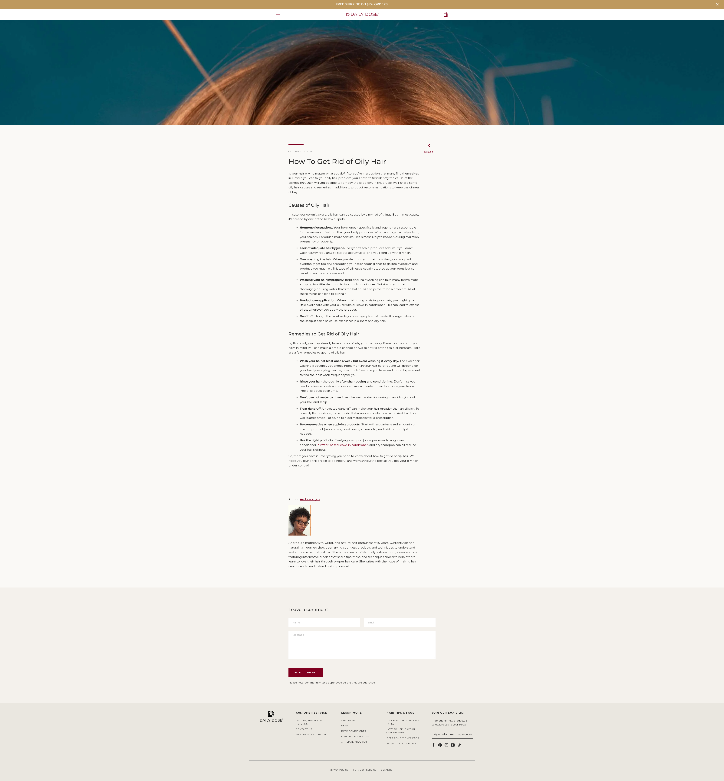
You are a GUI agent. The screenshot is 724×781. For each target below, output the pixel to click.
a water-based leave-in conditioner (343, 445)
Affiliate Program (354, 742)
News (345, 725)
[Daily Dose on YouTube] (453, 745)
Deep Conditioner (353, 731)
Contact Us (304, 729)
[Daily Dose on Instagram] (446, 745)
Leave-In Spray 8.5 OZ (355, 736)
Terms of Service (365, 770)
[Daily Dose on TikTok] (459, 745)
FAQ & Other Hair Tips (401, 743)
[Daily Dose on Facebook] (434, 745)
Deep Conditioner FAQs (403, 738)
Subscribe (465, 735)
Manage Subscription (311, 734)
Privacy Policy (338, 770)
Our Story (348, 720)
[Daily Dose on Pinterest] (440, 745)
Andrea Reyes (310, 499)
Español (387, 770)
